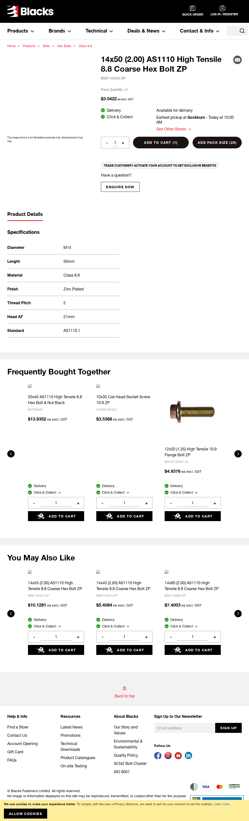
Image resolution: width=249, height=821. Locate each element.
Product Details (25, 214)
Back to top (124, 696)
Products (29, 46)
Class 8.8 (85, 46)
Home (11, 46)
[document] (124, 810)
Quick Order (192, 14)
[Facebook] (159, 757)
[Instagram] (169, 757)
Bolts (46, 46)
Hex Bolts (64, 46)
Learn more (222, 804)
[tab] (25, 216)
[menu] (113, 31)
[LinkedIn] (189, 757)
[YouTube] (180, 757)
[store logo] (30, 11)
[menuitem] (20, 31)
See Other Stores (171, 129)
